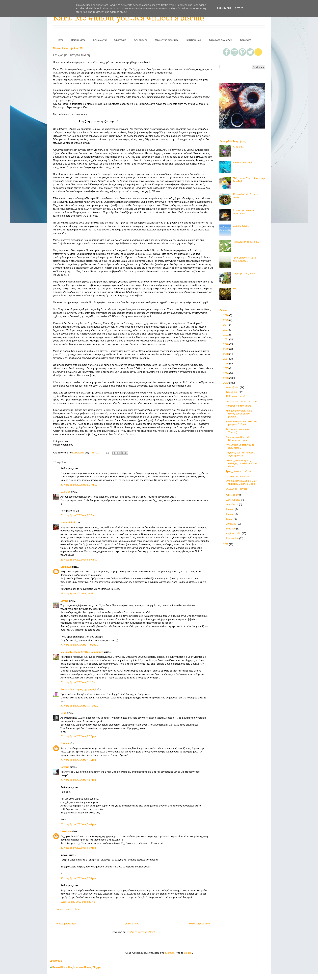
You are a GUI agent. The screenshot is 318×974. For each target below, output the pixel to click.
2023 (226, 329)
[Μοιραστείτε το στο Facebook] (123, 453)
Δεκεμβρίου (233, 387)
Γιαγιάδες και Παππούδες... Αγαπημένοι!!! (240, 454)
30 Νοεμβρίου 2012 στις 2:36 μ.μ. (78, 878)
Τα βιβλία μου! (194, 39)
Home (60, 39)
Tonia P (64, 743)
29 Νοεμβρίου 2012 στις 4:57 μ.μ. (78, 779)
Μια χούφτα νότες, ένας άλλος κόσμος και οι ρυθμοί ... (239, 413)
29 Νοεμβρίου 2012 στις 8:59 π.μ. (78, 559)
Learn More (223, 8)
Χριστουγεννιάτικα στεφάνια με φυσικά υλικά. (241, 423)
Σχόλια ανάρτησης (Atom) (141, 932)
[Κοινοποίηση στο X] (120, 453)
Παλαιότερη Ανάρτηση (199, 923)
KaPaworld (78, 452)
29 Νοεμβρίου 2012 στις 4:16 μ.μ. (78, 759)
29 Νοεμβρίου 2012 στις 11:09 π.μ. (79, 644)
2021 (226, 339)
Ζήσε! (236, 289)
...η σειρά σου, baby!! (244, 273)
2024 (226, 324)
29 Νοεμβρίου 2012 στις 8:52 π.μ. (78, 515)
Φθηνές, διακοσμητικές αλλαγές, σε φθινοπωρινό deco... (241, 463)
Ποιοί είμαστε (78, 39)
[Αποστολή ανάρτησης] (107, 452)
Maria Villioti (67, 522)
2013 (226, 378)
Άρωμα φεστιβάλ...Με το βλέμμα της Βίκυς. (239, 438)
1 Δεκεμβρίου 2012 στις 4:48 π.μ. (78, 901)
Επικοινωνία (100, 39)
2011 (226, 544)
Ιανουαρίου (232, 538)
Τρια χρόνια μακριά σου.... (240, 471)
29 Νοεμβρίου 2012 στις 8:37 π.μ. (78, 484)
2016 (226, 363)
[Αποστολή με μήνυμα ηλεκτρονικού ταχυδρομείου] (113, 453)
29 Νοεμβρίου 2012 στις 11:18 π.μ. (79, 682)
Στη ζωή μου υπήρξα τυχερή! (241, 401)
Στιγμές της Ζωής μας (166, 39)
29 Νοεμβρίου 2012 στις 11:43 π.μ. (79, 705)
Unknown (66, 566)
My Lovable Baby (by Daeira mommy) (82, 652)
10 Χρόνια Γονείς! (235, 396)
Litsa (63, 713)
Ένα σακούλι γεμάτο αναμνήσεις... (244, 259)
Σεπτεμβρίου (233, 499)
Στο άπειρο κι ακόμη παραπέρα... (244, 211)
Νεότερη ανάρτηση (65, 923)
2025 (226, 320)
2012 (226, 382)
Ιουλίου (230, 509)
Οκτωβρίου (232, 494)
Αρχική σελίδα (131, 923)
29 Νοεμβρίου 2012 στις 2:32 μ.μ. (78, 736)
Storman (169, 952)
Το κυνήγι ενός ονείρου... (246, 241)
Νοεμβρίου (232, 392)
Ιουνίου (230, 514)
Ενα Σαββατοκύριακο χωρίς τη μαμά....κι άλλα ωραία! (241, 482)
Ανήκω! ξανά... (241, 226)
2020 (226, 344)
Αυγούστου (232, 504)
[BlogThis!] (116, 453)
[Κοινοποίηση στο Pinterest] (126, 453)
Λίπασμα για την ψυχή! (238, 405)
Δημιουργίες (140, 39)
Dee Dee (65, 491)
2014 (226, 373)
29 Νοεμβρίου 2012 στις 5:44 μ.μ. (78, 824)
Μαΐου (230, 519)
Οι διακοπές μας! (242, 162)
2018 (226, 354)
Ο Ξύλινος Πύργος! (236, 488)
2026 (226, 315)
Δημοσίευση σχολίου (68, 909)
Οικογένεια (120, 39)
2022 (226, 334)
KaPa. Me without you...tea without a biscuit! (129, 18)
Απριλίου (231, 523)
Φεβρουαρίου (234, 533)
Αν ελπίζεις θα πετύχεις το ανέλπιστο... (240, 446)
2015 (226, 368)
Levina (64, 600)
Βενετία (64, 767)
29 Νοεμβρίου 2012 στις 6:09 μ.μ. (78, 847)
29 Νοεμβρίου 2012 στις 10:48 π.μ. (79, 593)
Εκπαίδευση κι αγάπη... (238, 476)
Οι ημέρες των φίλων (221, 39)
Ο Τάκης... (238, 146)
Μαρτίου (231, 528)
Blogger (188, 952)
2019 (226, 349)
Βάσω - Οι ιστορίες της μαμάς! (78, 689)
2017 (226, 358)
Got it (239, 8)
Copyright (245, 39)
